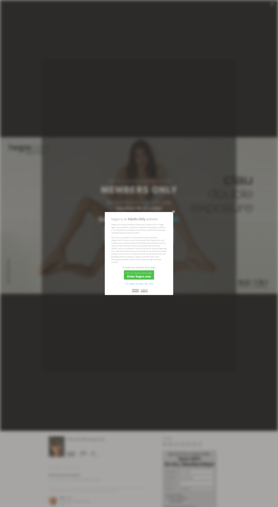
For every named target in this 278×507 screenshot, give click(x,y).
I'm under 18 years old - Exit (139, 283)
